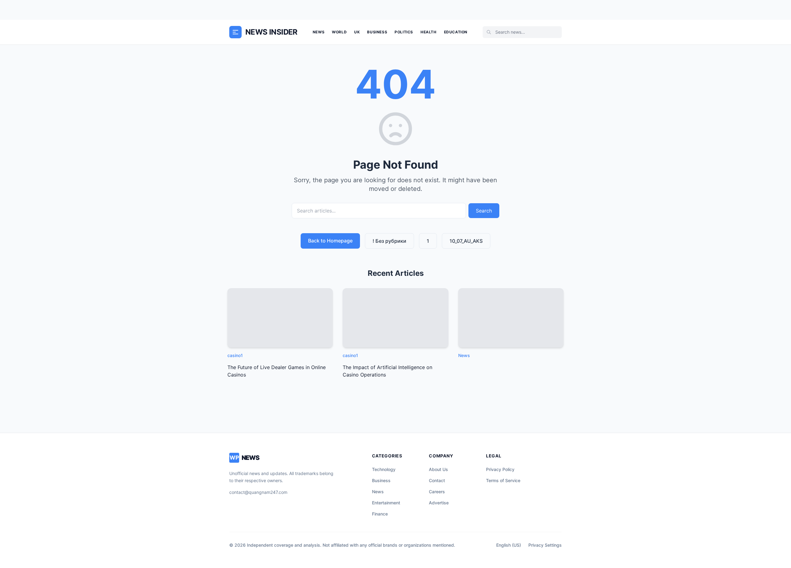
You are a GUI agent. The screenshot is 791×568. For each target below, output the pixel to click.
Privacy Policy (500, 469)
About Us (438, 469)
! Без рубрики (389, 241)
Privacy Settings (545, 545)
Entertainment (386, 502)
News (318, 32)
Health (429, 32)
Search (484, 211)
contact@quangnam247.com (258, 492)
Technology (384, 469)
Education (455, 32)
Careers (437, 491)
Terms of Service (503, 480)
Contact (437, 480)
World (339, 32)
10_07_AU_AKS (466, 241)
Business (377, 32)
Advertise (439, 502)
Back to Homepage (330, 241)
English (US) (508, 545)
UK (357, 32)
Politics (404, 32)
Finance (380, 513)
